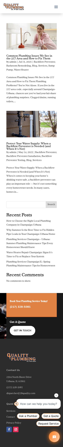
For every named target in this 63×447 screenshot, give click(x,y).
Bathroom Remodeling (18, 66)
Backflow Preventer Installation (23, 156)
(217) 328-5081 (20, 306)
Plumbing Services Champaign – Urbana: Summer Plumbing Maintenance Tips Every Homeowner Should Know (29, 243)
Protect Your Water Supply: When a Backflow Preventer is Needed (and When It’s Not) (28, 146)
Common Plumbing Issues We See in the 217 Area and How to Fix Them (29, 57)
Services (42, 66)
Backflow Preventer (44, 62)
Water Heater (21, 70)
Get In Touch (22, 330)
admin (12, 62)
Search (51, 204)
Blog (34, 66)
